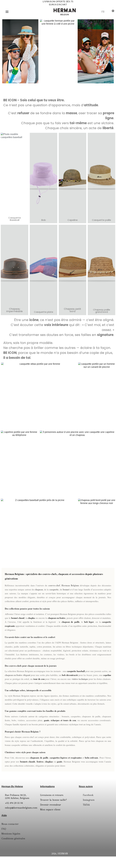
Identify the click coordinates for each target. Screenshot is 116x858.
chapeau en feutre (56, 618)
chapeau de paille (71, 621)
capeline (107, 675)
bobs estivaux (91, 757)
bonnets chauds (27, 761)
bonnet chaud (17, 618)
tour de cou (39, 679)
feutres (40, 761)
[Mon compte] (97, 12)
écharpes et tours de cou (63, 720)
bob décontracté (70, 675)
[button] (89, 11)
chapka (31, 618)
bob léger (89, 621)
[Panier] (112, 11)
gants (46, 720)
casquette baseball (76, 671)
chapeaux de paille (39, 757)
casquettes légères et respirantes (66, 757)
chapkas (49, 761)
